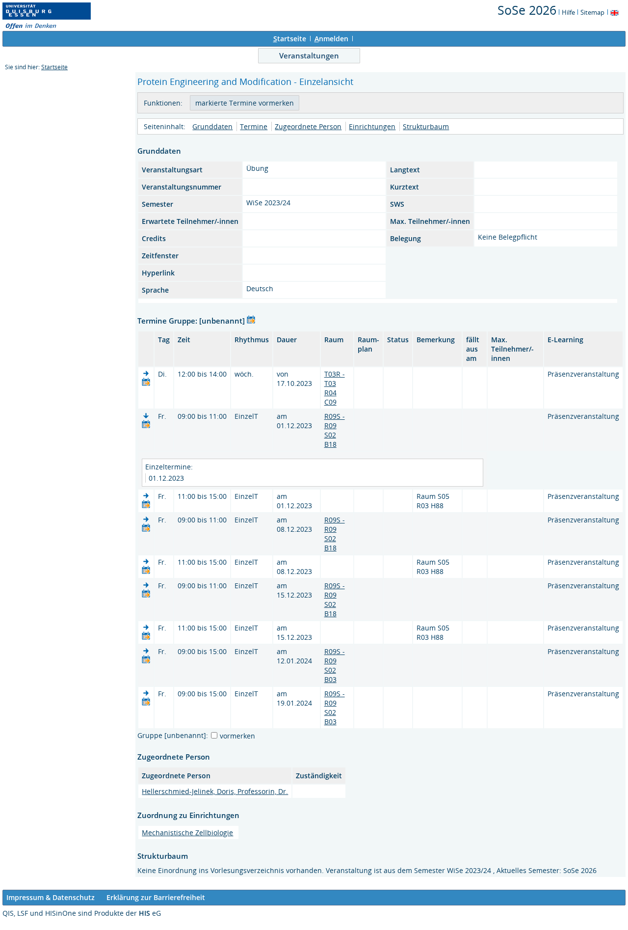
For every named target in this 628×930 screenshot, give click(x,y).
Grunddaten (212, 126)
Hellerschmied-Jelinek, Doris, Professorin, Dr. (215, 791)
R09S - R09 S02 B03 (334, 665)
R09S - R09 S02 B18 (334, 430)
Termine (253, 126)
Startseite (54, 67)
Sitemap (592, 12)
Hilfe (568, 12)
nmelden (331, 38)
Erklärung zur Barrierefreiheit (155, 897)
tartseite (289, 38)
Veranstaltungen (309, 55)
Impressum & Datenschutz (50, 897)
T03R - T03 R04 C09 (334, 388)
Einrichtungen (372, 126)
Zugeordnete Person (308, 126)
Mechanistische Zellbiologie (187, 832)
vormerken (237, 735)
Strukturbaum (426, 126)
